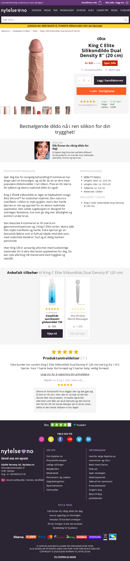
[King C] (101, 41)
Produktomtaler (97, 485)
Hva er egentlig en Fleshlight (64, 515)
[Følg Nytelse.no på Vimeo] (79, 441)
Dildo (87, 176)
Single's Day (95, 489)
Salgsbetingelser (55, 481)
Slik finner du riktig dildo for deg (65, 511)
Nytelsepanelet (97, 477)
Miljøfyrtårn (52, 468)
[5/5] (52, 309)
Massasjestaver (78, 312)
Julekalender (96, 498)
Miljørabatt (52, 473)
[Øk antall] (88, 80)
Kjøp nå (52, 333)
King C (97, 176)
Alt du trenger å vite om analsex (65, 523)
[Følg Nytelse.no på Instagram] (41, 441)
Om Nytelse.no (54, 456)
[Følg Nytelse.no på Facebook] (60, 441)
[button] (2, 70)
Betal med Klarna (98, 464)
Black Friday (95, 494)
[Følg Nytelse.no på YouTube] (70, 441)
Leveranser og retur (99, 460)
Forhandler (52, 489)
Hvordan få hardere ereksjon (65, 519)
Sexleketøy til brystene (65, 527)
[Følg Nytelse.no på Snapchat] (51, 441)
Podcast (93, 468)
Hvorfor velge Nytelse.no (102, 456)
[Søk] (125, 20)
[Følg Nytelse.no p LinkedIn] (88, 441)
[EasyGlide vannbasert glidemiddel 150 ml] (52, 279)
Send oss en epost (14, 458)
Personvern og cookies (58, 477)
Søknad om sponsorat (100, 481)
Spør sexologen (97, 473)
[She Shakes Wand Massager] (78, 279)
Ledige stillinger (55, 464)
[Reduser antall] (79, 80)
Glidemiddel (52, 312)
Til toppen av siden (65, 556)
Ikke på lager (77, 333)
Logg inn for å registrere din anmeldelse (65, 374)
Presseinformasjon (56, 460)
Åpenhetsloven (54, 485)
